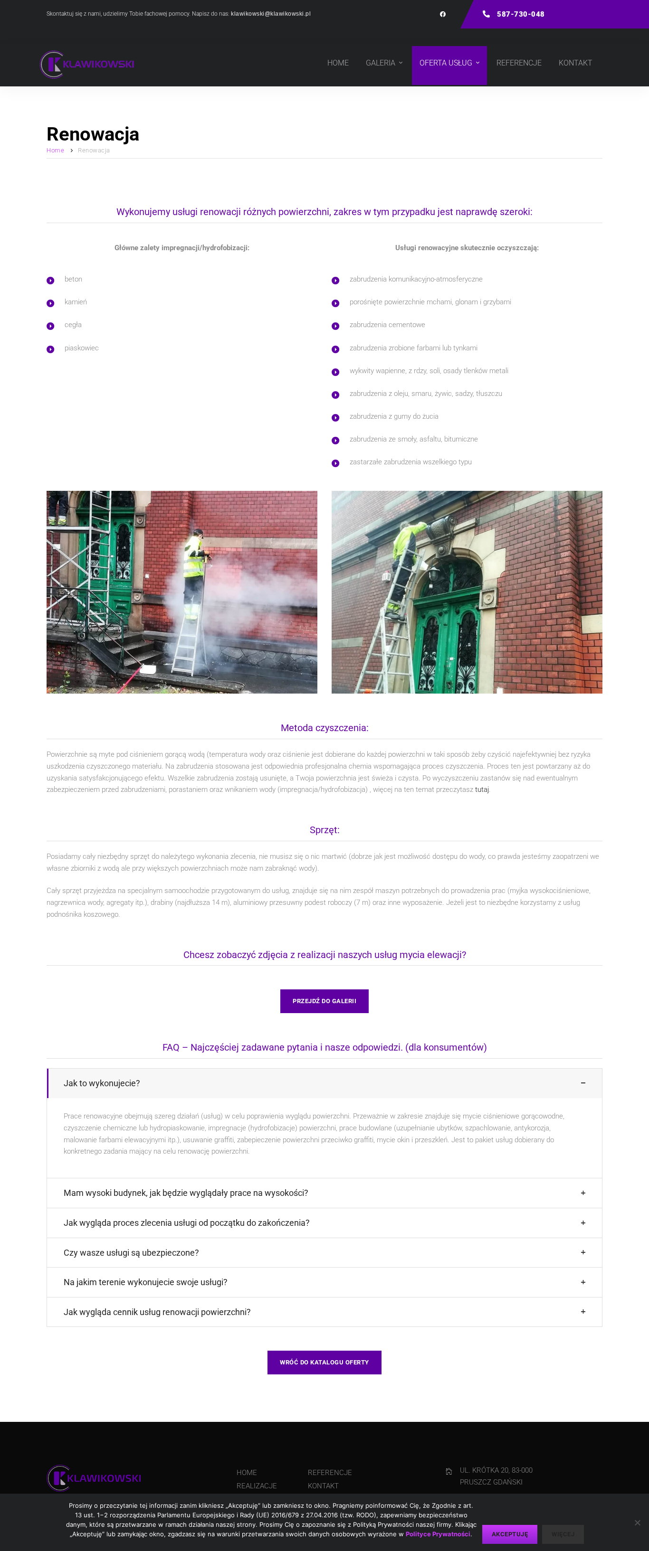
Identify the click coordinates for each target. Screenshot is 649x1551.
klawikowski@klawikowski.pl (271, 13)
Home (55, 150)
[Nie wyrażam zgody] (637, 1522)
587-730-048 (520, 14)
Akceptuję (510, 1534)
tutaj (482, 789)
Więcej (563, 1534)
